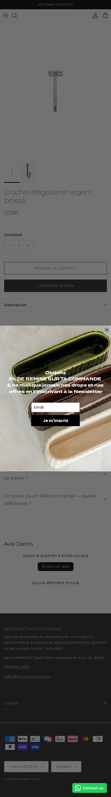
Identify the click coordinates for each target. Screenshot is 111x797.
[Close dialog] (107, 330)
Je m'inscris (55, 420)
